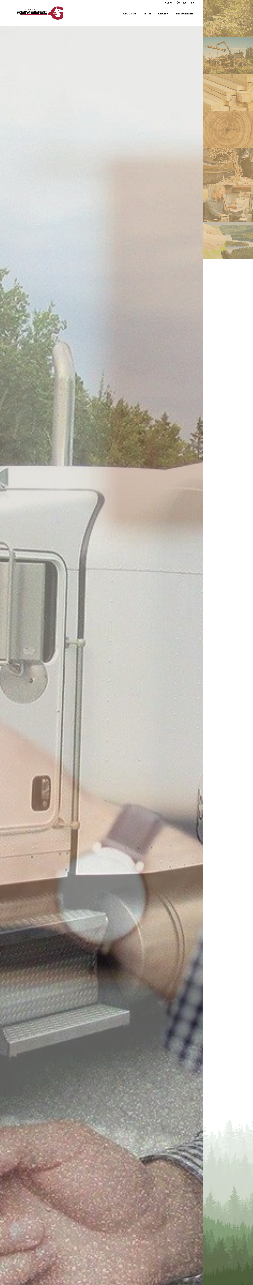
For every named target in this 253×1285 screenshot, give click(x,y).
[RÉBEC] (228, 55)
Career (163, 13)
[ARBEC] (228, 92)
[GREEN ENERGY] (228, 240)
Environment (185, 13)
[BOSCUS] (228, 203)
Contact (181, 3)
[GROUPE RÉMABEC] (228, 18)
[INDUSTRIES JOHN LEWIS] (228, 166)
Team (147, 13)
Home (168, 3)
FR (192, 3)
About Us (129, 13)
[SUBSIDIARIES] (228, 129)
